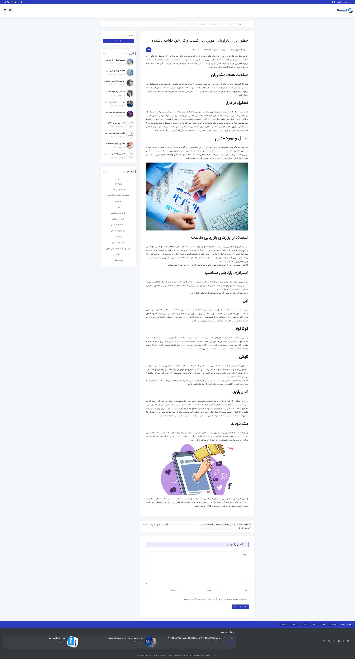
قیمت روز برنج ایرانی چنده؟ (157, 524)
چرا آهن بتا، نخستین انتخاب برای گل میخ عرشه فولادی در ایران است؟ (114, 81)
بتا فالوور (118, 201)
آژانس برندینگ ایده (161, 257)
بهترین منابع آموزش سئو (57, 638)
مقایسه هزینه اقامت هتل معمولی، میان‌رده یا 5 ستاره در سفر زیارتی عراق (114, 133)
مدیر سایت (235, 49)
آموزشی (283, 624)
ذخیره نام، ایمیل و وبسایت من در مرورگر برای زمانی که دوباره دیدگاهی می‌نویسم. (215, 599)
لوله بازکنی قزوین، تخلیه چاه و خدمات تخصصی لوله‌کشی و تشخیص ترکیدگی (114, 143)
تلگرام (314, 624)
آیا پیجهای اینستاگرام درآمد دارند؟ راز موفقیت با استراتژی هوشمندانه (114, 154)
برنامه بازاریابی (220, 257)
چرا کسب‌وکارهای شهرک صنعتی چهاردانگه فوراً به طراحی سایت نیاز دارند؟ (114, 102)
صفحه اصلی (244, 24)
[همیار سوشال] (344, 10)
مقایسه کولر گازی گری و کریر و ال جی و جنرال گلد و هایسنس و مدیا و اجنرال (114, 60)
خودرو (323, 624)
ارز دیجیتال (293, 624)
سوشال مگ (332, 624)
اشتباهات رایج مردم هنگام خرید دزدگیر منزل (114, 91)
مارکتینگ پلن (238, 257)
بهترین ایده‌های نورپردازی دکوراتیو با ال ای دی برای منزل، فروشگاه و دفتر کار (114, 112)
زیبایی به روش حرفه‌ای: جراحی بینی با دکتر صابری (125, 638)
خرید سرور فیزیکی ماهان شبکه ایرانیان (114, 122)
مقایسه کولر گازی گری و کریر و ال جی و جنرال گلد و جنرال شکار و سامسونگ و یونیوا (114, 70)
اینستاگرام (305, 624)
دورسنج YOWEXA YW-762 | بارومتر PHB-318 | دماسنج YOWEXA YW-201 (194, 638)
